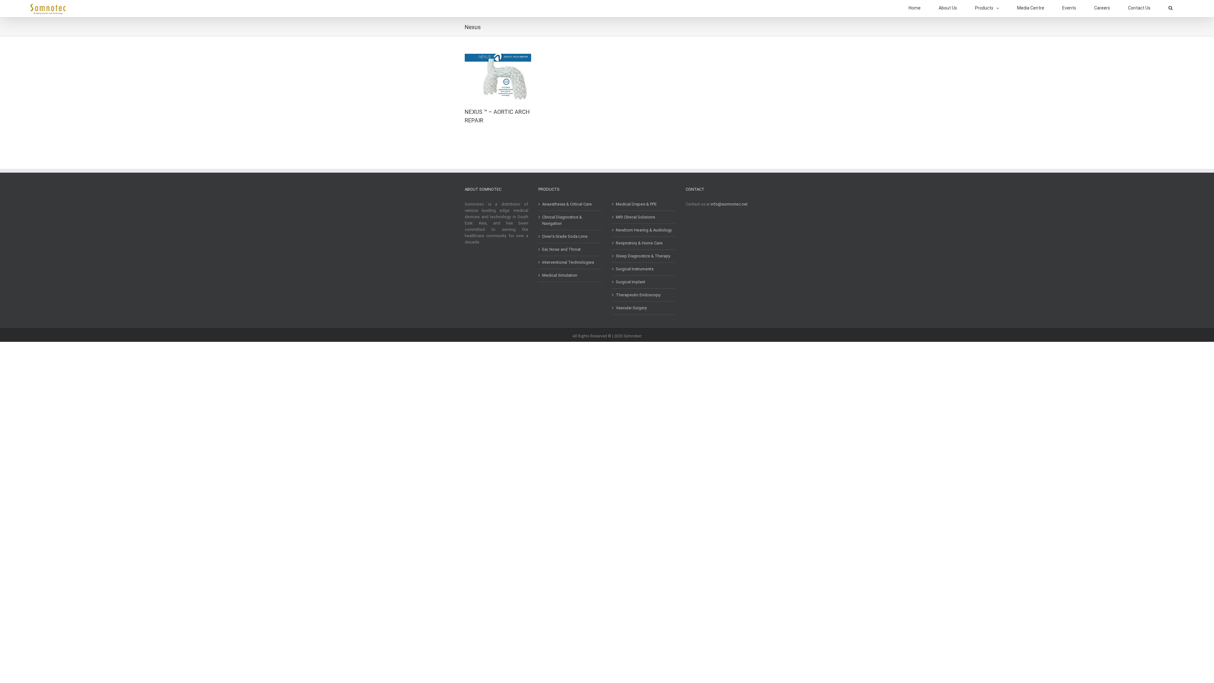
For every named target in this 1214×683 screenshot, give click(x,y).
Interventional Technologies (568, 262)
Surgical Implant (630, 282)
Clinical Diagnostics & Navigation (562, 220)
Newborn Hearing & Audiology (644, 230)
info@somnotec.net (729, 204)
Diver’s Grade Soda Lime (565, 236)
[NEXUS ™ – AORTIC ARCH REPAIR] (498, 56)
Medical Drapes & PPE (636, 204)
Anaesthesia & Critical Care (567, 204)
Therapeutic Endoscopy (638, 294)
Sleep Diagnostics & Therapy (643, 256)
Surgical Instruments (634, 269)
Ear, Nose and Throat (561, 249)
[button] (1170, 8)
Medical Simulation (559, 275)
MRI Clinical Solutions (635, 217)
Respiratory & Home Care (639, 243)
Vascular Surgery (631, 307)
